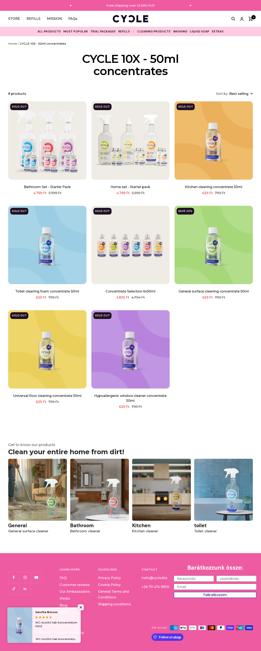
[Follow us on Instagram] (25, 577)
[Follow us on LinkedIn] (25, 588)
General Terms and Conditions (113, 594)
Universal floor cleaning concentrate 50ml (47, 396)
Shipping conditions (114, 604)
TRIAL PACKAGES (103, 31)
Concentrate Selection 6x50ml (130, 291)
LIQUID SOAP (199, 31)
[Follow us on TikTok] (13, 588)
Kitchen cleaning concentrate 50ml (213, 187)
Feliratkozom (215, 594)
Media (65, 598)
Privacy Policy (109, 578)
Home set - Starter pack (130, 187)
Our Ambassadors (75, 591)
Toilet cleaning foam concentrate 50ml (47, 291)
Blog (63, 605)
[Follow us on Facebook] (13, 577)
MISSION (54, 19)
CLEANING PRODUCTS (154, 31)
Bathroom (82, 525)
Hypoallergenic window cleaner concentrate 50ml (130, 398)
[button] (82, 607)
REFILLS (33, 19)
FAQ (63, 578)
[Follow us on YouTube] (36, 577)
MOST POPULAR (75, 31)
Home (12, 43)
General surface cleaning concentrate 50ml (214, 291)
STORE (14, 19)
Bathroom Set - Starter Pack (47, 187)
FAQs (72, 19)
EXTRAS (218, 31)
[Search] (233, 19)
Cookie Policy (109, 585)
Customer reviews (75, 585)
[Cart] (251, 19)
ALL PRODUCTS (49, 31)
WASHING (180, 31)
